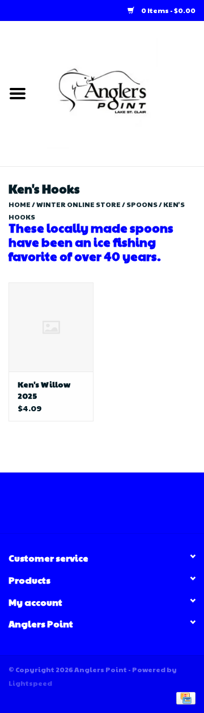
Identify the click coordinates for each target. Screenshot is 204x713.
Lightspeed (30, 682)
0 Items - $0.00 (168, 10)
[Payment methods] (184, 697)
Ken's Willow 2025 (44, 389)
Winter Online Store (78, 204)
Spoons (142, 204)
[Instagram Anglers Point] (112, 507)
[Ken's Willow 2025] (51, 327)
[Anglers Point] (119, 92)
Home (19, 204)
